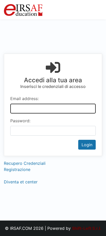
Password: (20, 120)
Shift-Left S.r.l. (86, 228)
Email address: (24, 98)
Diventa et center (21, 181)
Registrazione (17, 169)
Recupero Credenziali (25, 163)
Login (87, 144)
